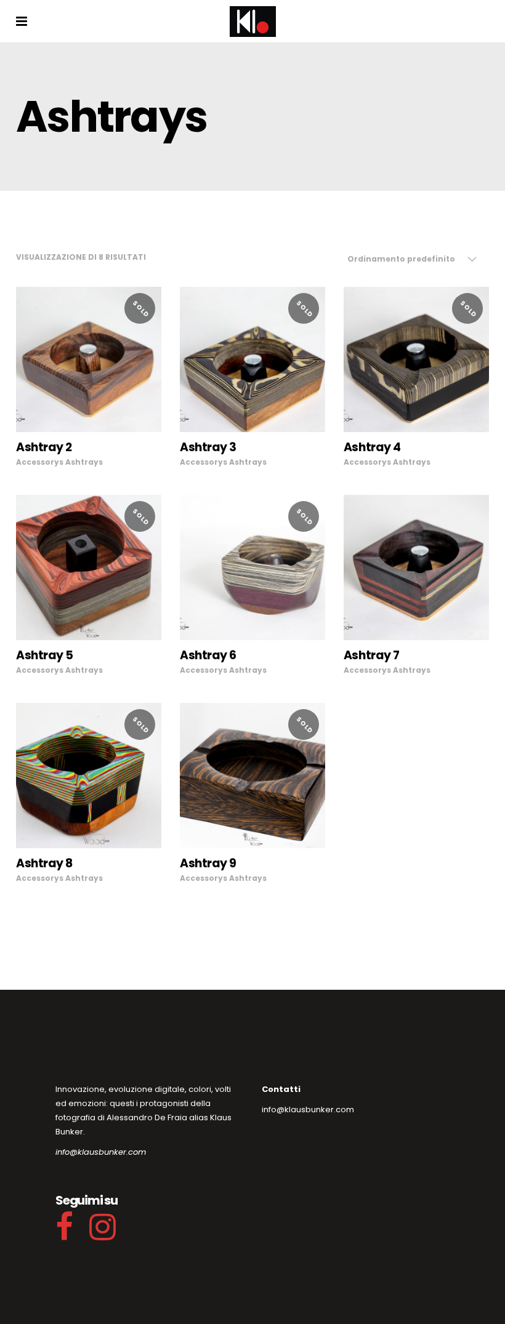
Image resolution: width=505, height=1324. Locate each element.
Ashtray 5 (44, 655)
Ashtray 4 (372, 447)
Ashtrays (84, 462)
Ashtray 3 (208, 447)
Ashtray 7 (372, 655)
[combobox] (412, 259)
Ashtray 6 (208, 655)
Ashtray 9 (208, 863)
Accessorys (39, 462)
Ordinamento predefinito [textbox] (401, 259)
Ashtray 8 (44, 863)
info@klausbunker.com (100, 1152)
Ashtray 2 (44, 447)
